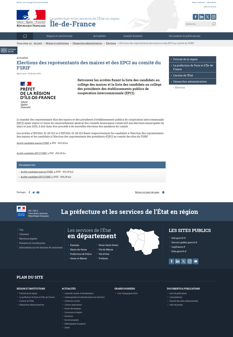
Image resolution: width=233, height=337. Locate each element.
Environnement (72, 320)
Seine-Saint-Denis (108, 245)
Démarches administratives (87, 43)
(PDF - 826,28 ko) (46, 176)
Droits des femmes (73, 308)
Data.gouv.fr (178, 251)
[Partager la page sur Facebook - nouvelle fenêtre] (29, 192)
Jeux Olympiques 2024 (127, 293)
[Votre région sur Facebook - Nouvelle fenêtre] (195, 17)
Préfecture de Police (81, 253)
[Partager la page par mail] (38, 192)
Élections (111, 43)
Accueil (38, 43)
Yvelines (103, 258)
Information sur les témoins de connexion (41, 247)
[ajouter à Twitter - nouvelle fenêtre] (33, 192)
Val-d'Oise (104, 253)
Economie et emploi (73, 312)
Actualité (22, 57)
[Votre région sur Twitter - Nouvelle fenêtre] (207, 17)
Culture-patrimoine (73, 304)
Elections (69, 316)
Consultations (176, 297)
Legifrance (178, 246)
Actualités (99, 36)
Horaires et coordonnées (32, 243)
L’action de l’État (183, 75)
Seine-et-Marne (78, 258)
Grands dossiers (132, 36)
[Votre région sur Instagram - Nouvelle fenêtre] (213, 17)
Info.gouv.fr (178, 237)
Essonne (74, 245)
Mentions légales (28, 238)
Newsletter (211, 2)
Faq (21, 229)
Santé (67, 327)
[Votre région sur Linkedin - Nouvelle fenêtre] (201, 17)
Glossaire (24, 234)
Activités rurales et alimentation (79, 293)
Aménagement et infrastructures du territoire (85, 297)
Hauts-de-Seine (78, 249)
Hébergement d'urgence (75, 323)
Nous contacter (198, 2)
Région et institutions (57, 43)
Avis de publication (178, 293)
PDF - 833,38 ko (42, 143)
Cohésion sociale (72, 301)
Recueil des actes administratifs (184, 301)
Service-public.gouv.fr (183, 242)
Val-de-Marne (106, 249)
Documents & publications (184, 36)
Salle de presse (210, 6)
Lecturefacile (12, 50)
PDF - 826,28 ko (41, 153)
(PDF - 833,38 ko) (47, 171)
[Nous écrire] (195, 261)
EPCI (129, 93)
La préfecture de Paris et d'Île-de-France (193, 67)
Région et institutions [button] (59, 36)
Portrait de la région (185, 59)
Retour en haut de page (147, 192)
